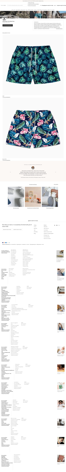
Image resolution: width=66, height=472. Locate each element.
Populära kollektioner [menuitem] (5, 250)
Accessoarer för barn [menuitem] (5, 411)
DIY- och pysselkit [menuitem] (16, 383)
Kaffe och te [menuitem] (3, 311)
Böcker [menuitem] (2, 278)
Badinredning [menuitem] (19, 287)
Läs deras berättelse (59, 28)
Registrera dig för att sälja (48, 5)
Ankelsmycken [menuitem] (17, 364)
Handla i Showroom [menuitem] (4, 325)
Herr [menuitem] (2, 277)
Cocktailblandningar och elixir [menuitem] (16, 310)
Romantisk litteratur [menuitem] (17, 458)
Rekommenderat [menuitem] (4, 252)
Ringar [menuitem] (2, 375)
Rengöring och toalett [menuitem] (14, 420)
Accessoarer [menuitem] (3, 326)
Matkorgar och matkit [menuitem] (5, 318)
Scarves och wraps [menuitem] (14, 331)
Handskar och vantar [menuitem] (14, 326)
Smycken (35, 9)
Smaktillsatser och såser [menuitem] (5, 312)
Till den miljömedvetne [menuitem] (14, 259)
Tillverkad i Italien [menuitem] (25, 266)
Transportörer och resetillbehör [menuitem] (15, 419)
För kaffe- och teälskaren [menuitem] (26, 257)
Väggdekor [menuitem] (24, 274)
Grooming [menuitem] (12, 428)
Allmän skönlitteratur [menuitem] (17, 454)
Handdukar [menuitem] (18, 291)
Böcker (53, 9)
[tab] (5, 32)
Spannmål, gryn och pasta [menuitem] (5, 310)
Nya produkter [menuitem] (11, 269)
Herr (51, 9)
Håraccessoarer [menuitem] (13, 327)
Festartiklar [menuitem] (3, 389)
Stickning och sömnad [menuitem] (17, 384)
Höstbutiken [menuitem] (13, 254)
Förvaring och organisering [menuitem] (27, 272)
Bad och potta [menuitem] (15, 402)
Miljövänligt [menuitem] (3, 457)
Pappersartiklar (39, 9)
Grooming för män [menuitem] (4, 355)
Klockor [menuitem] (12, 337)
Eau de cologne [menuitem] (13, 439)
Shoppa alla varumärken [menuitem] (20, 292)
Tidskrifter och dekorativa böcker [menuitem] (7, 462)
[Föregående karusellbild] (7, 197)
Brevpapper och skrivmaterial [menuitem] (6, 390)
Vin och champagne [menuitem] (15, 304)
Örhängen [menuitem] (3, 371)
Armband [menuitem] (3, 368)
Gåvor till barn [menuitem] (13, 262)
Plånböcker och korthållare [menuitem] (15, 336)
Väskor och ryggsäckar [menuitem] (14, 322)
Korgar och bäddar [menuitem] (14, 425)
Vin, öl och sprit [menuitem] (4, 307)
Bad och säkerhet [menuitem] (4, 403)
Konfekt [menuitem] (2, 313)
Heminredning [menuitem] (3, 269)
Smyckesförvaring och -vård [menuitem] (6, 373)
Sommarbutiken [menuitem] (13, 253)
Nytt (14, 9)
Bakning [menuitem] (2, 308)
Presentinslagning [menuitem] (4, 387)
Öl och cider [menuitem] (13, 305)
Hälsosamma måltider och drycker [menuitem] (28, 254)
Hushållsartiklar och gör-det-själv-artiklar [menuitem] (29, 269)
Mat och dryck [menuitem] (3, 270)
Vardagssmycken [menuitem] (13, 263)
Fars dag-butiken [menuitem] (13, 252)
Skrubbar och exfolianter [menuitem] (14, 351)
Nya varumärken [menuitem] (11, 268)
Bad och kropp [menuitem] (3, 349)
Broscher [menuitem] (2, 369)
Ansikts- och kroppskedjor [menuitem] (19, 366)
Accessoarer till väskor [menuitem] (14, 340)
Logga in (55, 5)
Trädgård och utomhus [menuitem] (12, 274)
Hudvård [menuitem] (2, 357)
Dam (26, 9)
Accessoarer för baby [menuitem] (5, 410)
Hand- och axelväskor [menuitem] (14, 341)
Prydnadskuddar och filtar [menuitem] (26, 273)
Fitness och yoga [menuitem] (4, 350)
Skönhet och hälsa (30, 9)
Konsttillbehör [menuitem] (16, 382)
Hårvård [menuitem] (2, 353)
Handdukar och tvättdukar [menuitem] (17, 407)
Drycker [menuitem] (2, 309)
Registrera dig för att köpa (61, 5)
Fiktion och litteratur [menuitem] (4, 459)
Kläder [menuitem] (2, 328)
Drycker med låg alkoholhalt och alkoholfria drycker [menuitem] (19, 309)
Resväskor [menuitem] (12, 335)
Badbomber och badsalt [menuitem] (14, 346)
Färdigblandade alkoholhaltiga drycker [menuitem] (17, 308)
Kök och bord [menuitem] (3, 296)
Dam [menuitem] (2, 271)
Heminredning (18, 9)
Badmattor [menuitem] (18, 288)
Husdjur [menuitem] (2, 276)
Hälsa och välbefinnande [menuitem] (5, 352)
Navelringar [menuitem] (17, 365)
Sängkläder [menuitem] (10, 272)
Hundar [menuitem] (2, 422)
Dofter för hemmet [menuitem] (25, 268)
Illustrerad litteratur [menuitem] (17, 459)
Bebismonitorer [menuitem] (15, 401)
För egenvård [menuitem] (13, 264)
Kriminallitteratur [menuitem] (16, 457)
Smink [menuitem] (2, 354)
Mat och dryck (23, 9)
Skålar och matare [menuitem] (13, 418)
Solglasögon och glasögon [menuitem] (15, 332)
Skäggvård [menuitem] (12, 436)
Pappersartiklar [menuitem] (4, 274)
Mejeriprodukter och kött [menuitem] (5, 314)
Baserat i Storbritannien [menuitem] (26, 261)
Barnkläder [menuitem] (3, 413)
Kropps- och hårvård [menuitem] (16, 403)
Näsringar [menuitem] (16, 369)
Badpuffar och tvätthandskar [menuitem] (15, 350)
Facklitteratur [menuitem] (3, 460)
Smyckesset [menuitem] (3, 372)
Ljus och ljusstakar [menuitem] (11, 273)
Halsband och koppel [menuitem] (14, 423)
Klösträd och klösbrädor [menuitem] (14, 424)
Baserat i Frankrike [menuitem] (25, 262)
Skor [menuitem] (2, 327)
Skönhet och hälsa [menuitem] (4, 272)
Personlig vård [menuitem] (3, 356)
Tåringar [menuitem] (16, 370)
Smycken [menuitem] (3, 273)
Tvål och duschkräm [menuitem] (14, 352)
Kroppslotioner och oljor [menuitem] (14, 347)
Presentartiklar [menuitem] (13, 258)
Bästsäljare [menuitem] (3, 456)
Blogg (43, 5)
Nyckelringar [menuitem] (13, 330)
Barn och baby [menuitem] (3, 275)
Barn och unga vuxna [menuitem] (5, 461)
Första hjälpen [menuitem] (15, 406)
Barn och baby (44, 9)
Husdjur (48, 9)
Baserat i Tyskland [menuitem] (25, 263)
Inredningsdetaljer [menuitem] (4, 293)
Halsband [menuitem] (3, 374)
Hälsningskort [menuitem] (3, 388)
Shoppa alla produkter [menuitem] (20, 293)
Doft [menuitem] (2, 351)
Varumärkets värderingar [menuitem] (5, 251)
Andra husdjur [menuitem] (3, 423)
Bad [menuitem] (2, 289)
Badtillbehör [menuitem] (18, 286)
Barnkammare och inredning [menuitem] (6, 407)
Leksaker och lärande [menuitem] (5, 409)
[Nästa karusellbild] (58, 197)
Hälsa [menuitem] (12, 429)
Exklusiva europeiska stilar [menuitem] (27, 252)
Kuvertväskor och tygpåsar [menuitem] (15, 325)
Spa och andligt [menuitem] (4, 358)
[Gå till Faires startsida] (3, 5)
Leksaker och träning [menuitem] (14, 430)
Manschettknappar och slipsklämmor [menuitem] (7, 370)
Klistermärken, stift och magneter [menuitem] (7, 391)
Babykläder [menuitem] (3, 412)
